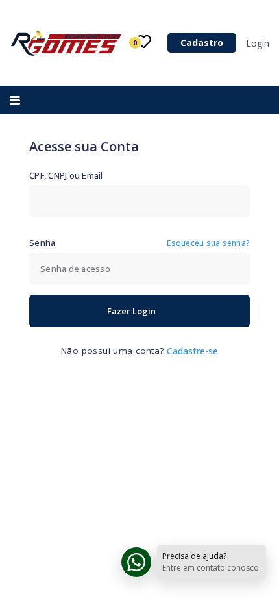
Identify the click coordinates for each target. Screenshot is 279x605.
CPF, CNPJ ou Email (66, 175)
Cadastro (201, 42)
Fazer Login (131, 311)
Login (257, 43)
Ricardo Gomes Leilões (67, 42)
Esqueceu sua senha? (208, 243)
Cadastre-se (192, 351)
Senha (42, 243)
